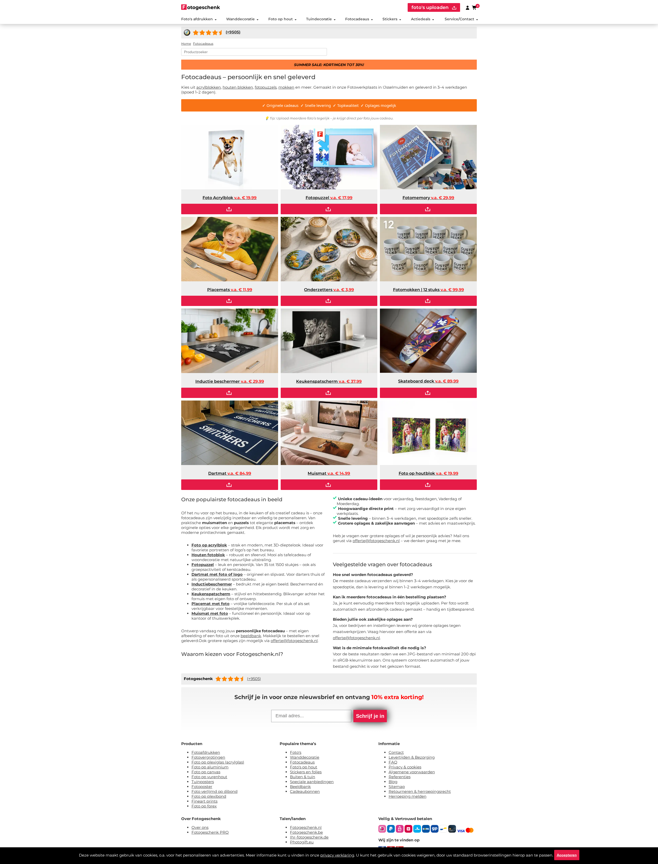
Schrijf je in (370, 716)
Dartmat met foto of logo (217, 574)
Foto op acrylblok (209, 545)
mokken (286, 87)
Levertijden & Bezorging (412, 757)
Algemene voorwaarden (412, 771)
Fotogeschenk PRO (210, 832)
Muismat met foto (209, 613)
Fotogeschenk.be (306, 832)
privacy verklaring (337, 855)
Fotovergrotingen (208, 757)
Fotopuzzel (202, 564)
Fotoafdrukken (205, 752)
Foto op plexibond (208, 796)
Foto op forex (204, 806)
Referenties (399, 776)
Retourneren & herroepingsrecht (420, 791)
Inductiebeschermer (211, 584)
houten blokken (238, 87)
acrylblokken (208, 87)
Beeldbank (300, 786)
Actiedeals (420, 19)
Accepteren (567, 855)
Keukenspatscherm (210, 593)
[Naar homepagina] (200, 7)
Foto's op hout (303, 767)
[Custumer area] (467, 7)
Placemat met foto (210, 603)
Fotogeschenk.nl (306, 827)
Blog (393, 781)
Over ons (199, 827)
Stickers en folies (306, 771)
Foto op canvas (205, 771)
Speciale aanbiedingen (312, 781)
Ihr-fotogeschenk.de (309, 837)
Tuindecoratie (319, 19)
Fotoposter (201, 786)
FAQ (393, 762)
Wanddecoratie (240, 19)
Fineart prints (204, 801)
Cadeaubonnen (305, 791)
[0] (474, 7)
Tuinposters (202, 781)
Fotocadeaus (357, 19)
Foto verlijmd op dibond (214, 791)
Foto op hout (280, 19)
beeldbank (251, 635)
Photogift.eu (302, 842)
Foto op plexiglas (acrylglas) (217, 762)
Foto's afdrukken (197, 19)
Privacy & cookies (405, 767)
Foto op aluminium (210, 767)
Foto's (295, 752)
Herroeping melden (407, 796)
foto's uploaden (431, 7)
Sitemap (397, 786)
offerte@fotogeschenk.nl (294, 640)
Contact (396, 752)
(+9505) (254, 678)
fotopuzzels (266, 87)
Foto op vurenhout (209, 776)
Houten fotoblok (208, 554)
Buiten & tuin (302, 776)
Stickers (389, 19)
